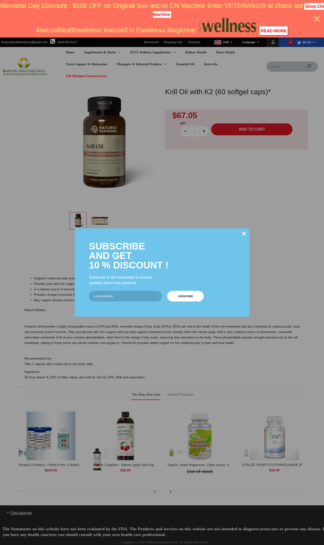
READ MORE (274, 30)
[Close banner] (317, 19)
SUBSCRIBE (185, 296)
